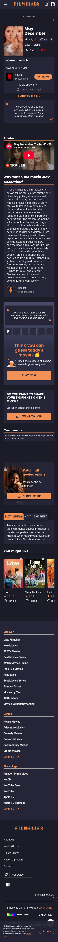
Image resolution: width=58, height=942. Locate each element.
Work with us (11, 846)
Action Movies (12, 721)
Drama (37, 44)
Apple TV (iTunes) (14, 802)
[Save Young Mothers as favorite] (43, 559)
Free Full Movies (13, 668)
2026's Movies (12, 651)
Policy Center (11, 853)
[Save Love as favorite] (21, 559)
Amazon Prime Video (16, 773)
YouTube (9, 791)
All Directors (11, 698)
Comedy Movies (13, 733)
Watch (45, 76)
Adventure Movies (14, 727)
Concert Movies (13, 739)
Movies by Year (13, 692)
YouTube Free (12, 785)
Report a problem (14, 859)
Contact (8, 866)
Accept (47, 931)
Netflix (7, 779)
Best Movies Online (15, 657)
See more (9, 756)
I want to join (31, 416)
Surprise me (32, 496)
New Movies (11, 645)
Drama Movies (12, 750)
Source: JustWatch (31, 89)
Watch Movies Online (16, 663)
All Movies (10, 674)
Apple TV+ (10, 797)
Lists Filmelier (12, 639)
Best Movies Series (15, 680)
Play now (29, 375)
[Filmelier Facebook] (8, 885)
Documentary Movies (16, 745)
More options (26, 84)
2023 (27, 44)
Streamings (10, 766)
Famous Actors (12, 686)
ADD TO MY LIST (31, 95)
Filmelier (21, 287)
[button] (28, 874)
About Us (9, 839)
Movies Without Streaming (19, 704)
